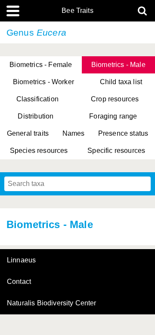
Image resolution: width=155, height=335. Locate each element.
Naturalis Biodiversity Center (51, 303)
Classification (37, 99)
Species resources (39, 150)
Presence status (123, 133)
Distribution (35, 116)
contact (19, 281)
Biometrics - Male (118, 64)
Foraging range (113, 116)
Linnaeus (21, 260)
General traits (28, 133)
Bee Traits (77, 10)
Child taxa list (121, 81)
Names (73, 133)
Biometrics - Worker (43, 81)
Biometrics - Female (40, 64)
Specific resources (116, 150)
